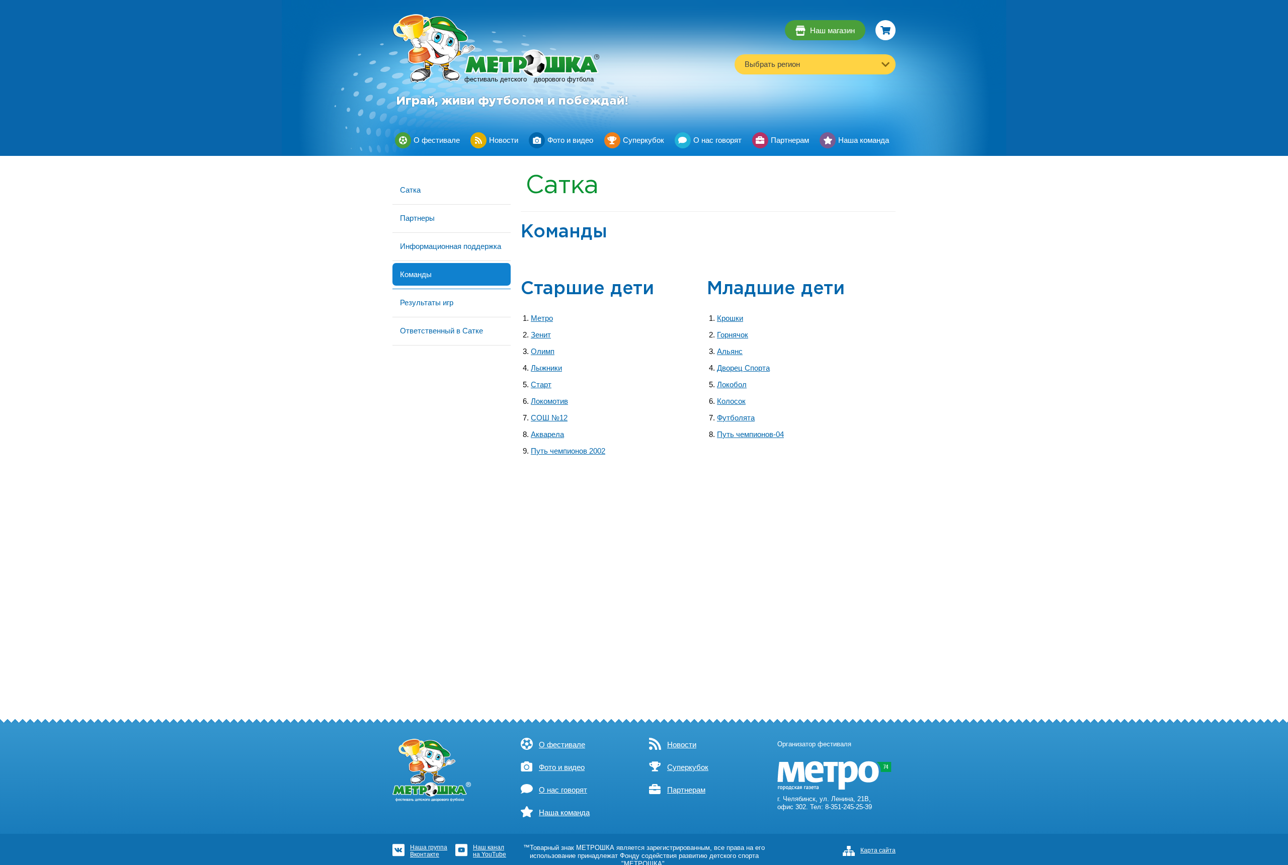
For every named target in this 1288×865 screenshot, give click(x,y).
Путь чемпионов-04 (750, 434)
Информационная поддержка (450, 246)
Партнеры (417, 218)
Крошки (730, 318)
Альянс (730, 352)
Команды (416, 274)
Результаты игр (426, 302)
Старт (541, 385)
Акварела (547, 434)
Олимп (542, 352)
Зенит (541, 335)
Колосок (731, 401)
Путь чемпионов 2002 (568, 451)
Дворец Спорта (743, 368)
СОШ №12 (549, 418)
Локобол (732, 385)
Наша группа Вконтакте (428, 850)
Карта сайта (878, 850)
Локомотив (549, 401)
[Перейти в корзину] (885, 30)
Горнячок (732, 335)
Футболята (736, 418)
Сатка (410, 190)
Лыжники (546, 368)
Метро (542, 318)
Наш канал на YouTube (489, 850)
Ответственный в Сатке (441, 330)
